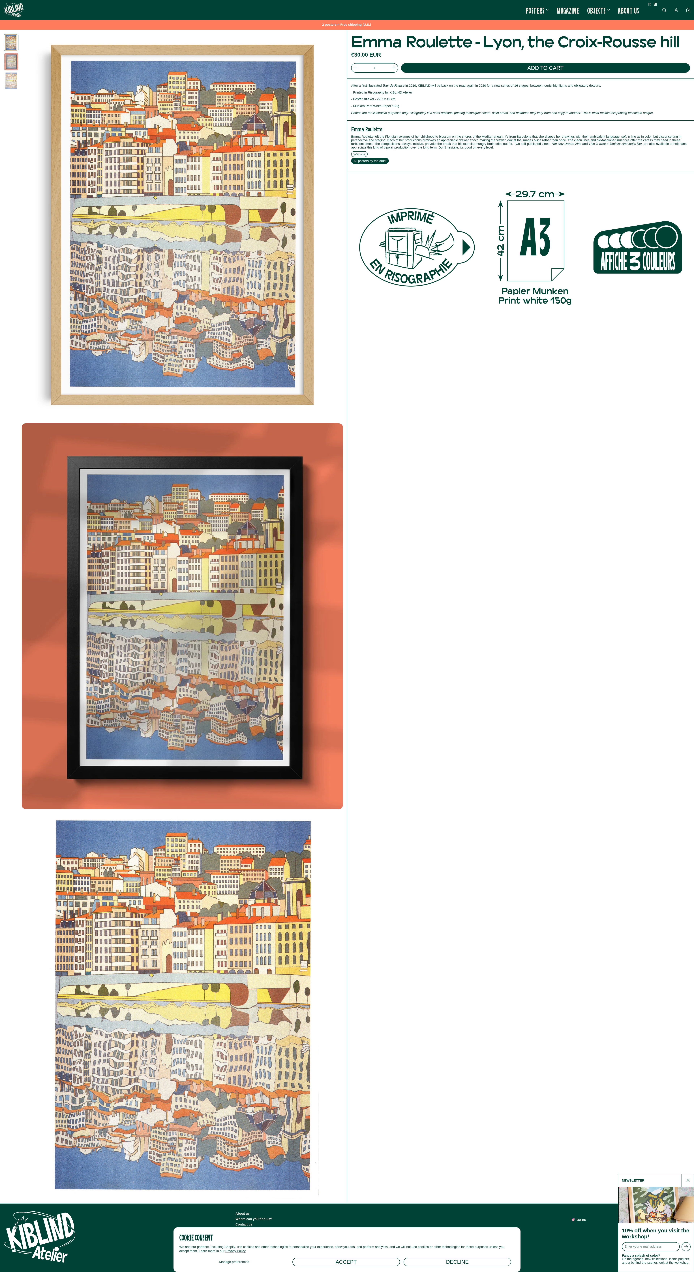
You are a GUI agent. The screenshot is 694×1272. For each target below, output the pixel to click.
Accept (346, 1262)
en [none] (655, 4)
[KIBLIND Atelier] (13, 10)
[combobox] (578, 1220)
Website (359, 154)
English (581, 1219)
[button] (664, 10)
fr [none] (649, 4)
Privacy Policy (235, 1251)
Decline (457, 1262)
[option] (649, 4)
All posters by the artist (370, 161)
